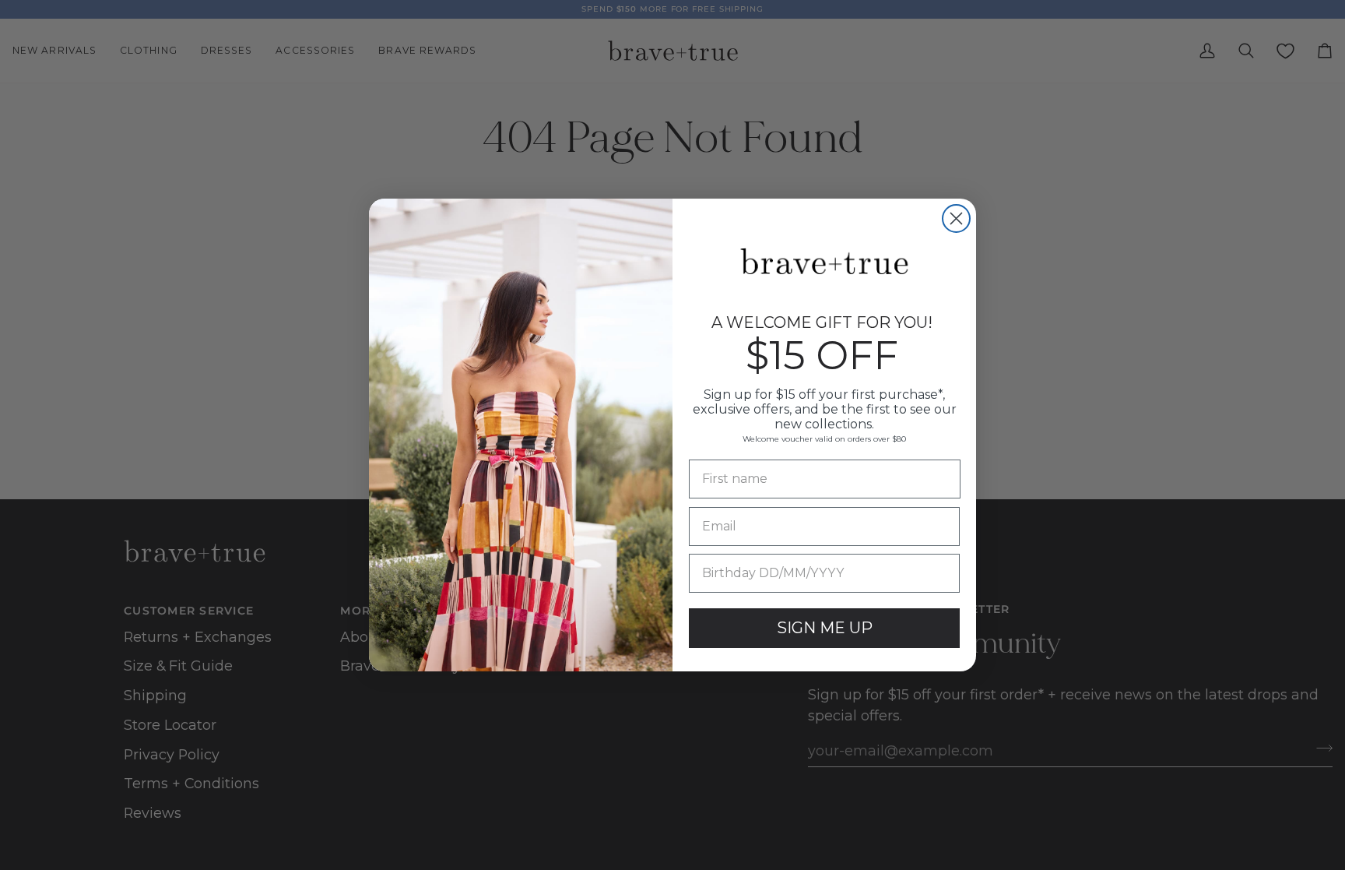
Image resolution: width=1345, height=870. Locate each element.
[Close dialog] (956, 218)
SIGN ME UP (825, 627)
